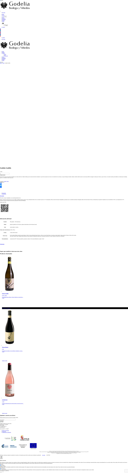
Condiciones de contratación (6, 432)
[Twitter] (64, 185)
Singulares (3, 18)
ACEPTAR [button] (48, 455)
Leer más (43, 455)
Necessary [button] (1, 464)
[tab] (4, 193)
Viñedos (3, 16)
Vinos (3, 17)
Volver (6, 25)
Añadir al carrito (6, 308)
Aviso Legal (4, 431)
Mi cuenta (3, 12)
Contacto (3, 27)
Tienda (3, 21)
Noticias (3, 20)
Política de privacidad (5, 430)
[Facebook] (64, 183)
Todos (8, 181)
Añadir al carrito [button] (4, 360)
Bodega (3, 15)
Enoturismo (4, 19)
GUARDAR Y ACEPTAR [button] (4, 470)
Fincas (5, 54)
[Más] (3, 23)
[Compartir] (64, 187)
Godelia (5, 181)
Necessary (2, 465)
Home (3, 14)
